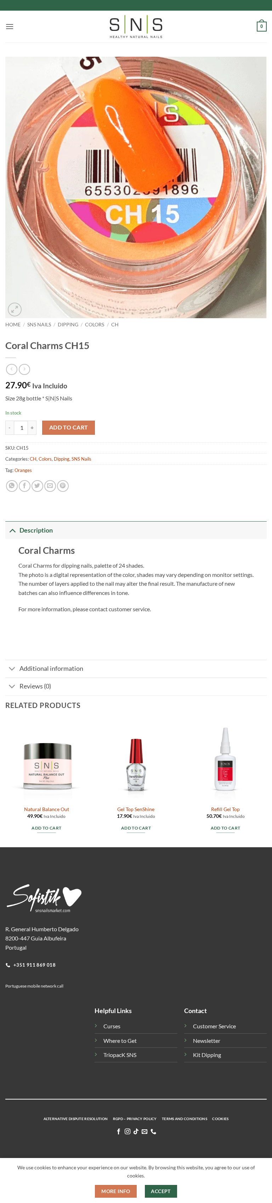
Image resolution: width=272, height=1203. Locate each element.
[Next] (266, 782)
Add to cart (68, 427)
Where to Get (120, 1040)
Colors (94, 324)
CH (115, 324)
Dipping (68, 324)
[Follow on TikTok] (136, 1132)
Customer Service (214, 1026)
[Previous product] (24, 369)
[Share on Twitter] (37, 486)
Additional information (51, 668)
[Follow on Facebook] (118, 1132)
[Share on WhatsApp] (12, 486)
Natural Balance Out (46, 809)
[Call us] (153, 1132)
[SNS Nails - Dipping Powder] (136, 27)
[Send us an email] (144, 1132)
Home (13, 324)
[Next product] (11, 369)
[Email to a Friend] (50, 486)
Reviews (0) (35, 686)
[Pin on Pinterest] (63, 486)
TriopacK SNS (119, 1054)
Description (36, 530)
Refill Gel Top (225, 809)
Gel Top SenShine (135, 809)
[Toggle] (12, 530)
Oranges (23, 470)
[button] (9, 26)
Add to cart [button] (46, 828)
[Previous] (5, 782)
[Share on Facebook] (24, 486)
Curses (111, 1026)
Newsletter (206, 1040)
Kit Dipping (207, 1054)
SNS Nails (39, 324)
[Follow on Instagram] (127, 1132)
